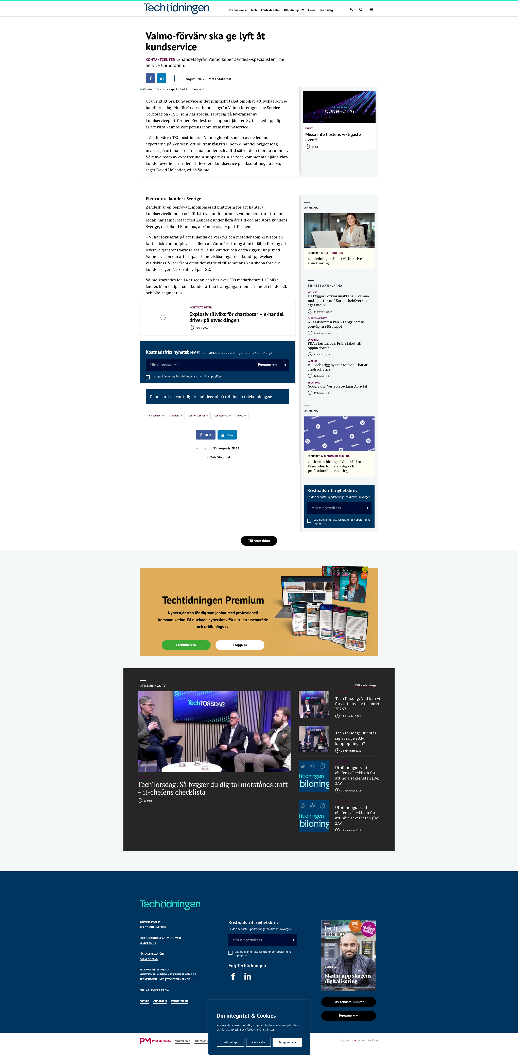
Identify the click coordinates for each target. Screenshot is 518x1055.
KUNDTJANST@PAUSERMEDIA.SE (176, 974)
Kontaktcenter (270, 10)
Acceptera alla (287, 1042)
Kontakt (144, 1001)
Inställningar (230, 1042)
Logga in (240, 645)
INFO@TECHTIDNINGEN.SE (174, 979)
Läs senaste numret (348, 1002)
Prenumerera (237, 10)
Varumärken (182, 1041)
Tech (254, 10)
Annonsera (160, 1001)
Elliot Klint (148, 943)
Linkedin (248, 976)
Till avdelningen (366, 685)
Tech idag (326, 10)
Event (312, 10)
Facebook (233, 976)
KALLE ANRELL (149, 958)
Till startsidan (259, 540)
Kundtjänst (201, 1041)
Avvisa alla (258, 1042)
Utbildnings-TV (294, 10)
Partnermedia (179, 1001)
